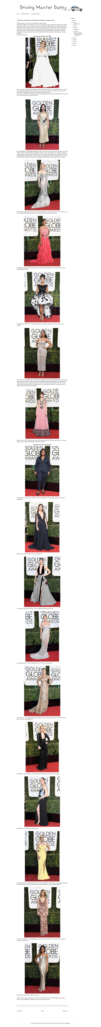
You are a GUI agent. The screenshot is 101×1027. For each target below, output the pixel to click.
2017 (73, 22)
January (75, 31)
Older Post (65, 1011)
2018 (73, 20)
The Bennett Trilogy (35, 13)
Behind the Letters (25, 13)
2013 (73, 43)
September (76, 23)
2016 (73, 37)
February (76, 29)
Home (18, 13)
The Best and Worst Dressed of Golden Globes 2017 (78, 34)
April (75, 27)
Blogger (68, 1023)
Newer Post (19, 1011)
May (75, 25)
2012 (73, 45)
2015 (73, 39)
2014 (73, 41)
